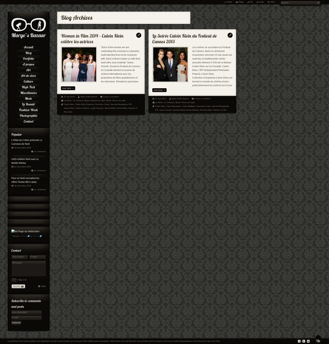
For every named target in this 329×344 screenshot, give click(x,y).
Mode (108, 100)
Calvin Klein (69, 104)
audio (261, 2)
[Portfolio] (28, 58)
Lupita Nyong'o (97, 108)
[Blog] (28, 52)
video (272, 2)
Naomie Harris (179, 110)
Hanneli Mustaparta (119, 104)
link (251, 2)
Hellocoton (35, 236)
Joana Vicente (165, 110)
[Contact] (28, 121)
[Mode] (28, 98)
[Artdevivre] (28, 75)
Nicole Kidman (192, 110)
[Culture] (28, 81)
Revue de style (119, 100)
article (229, 2)
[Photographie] (28, 115)
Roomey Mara (206, 110)
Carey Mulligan (188, 106)
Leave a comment (111, 97)
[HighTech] (28, 86)
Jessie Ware (69, 108)
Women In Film (219, 110)
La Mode (68, 100)
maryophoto (23, 236)
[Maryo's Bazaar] (28, 38)
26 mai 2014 (69, 97)
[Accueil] (28, 46)
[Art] (28, 69)
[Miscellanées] (28, 92)
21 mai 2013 (160, 99)
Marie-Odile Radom (89, 97)
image (241, 2)
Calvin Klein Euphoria (84, 104)
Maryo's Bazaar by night (94, 100)
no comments (40, 151)
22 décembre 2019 (22, 167)
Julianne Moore (82, 108)
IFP (130, 104)
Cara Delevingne (174, 106)
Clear (43, 286)
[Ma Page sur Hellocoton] (25, 231)
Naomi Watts (110, 108)
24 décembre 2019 (22, 148)
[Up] (318, 339)
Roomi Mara (122, 108)
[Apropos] (28, 64)
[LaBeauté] (28, 103)
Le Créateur (78, 100)
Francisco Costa (102, 104)
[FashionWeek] (28, 109)
